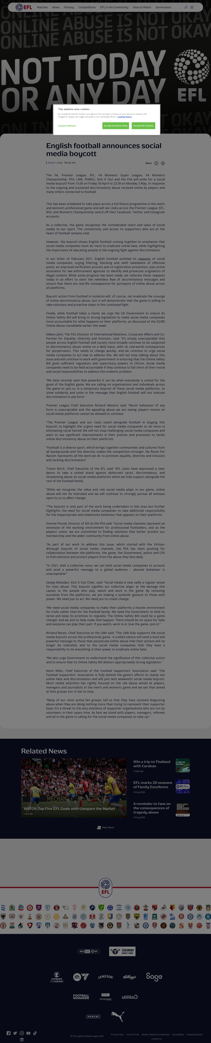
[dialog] (106, 119)
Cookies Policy (124, 116)
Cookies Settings (67, 125)
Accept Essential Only (115, 125)
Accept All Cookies (143, 125)
